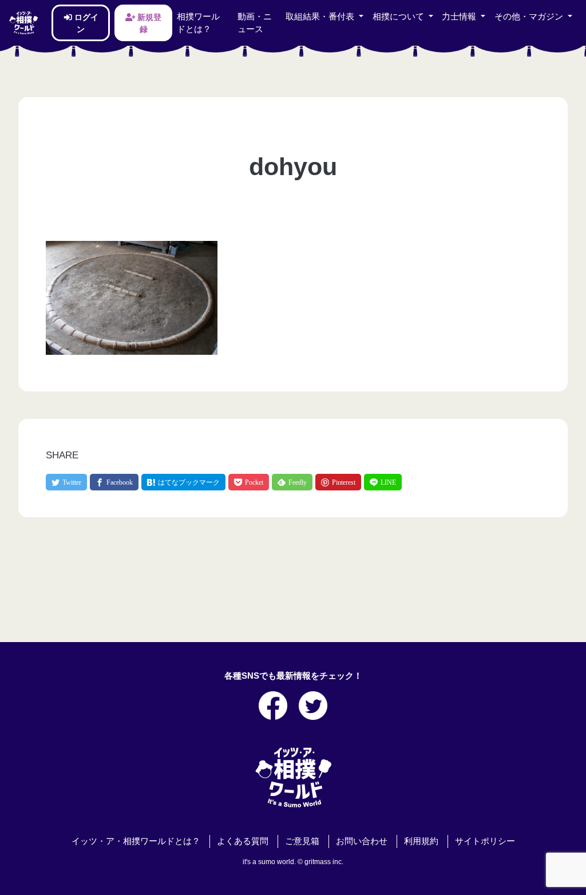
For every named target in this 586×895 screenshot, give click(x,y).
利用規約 (421, 841)
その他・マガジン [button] (529, 16)
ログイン (85, 23)
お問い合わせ (361, 841)
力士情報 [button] (460, 16)
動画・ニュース (254, 23)
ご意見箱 (302, 841)
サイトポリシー (485, 841)
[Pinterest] (338, 482)
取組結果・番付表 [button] (321, 16)
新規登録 (148, 23)
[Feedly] (292, 482)
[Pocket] (248, 482)
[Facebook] (114, 482)
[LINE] (383, 482)
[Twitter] (66, 482)
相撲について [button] (399, 16)
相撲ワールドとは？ (198, 23)
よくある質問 (242, 841)
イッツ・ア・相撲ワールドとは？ (136, 841)
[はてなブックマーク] (183, 482)
